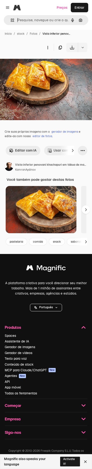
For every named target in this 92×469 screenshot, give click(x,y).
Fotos (33, 34)
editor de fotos (42, 136)
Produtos (13, 327)
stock (21, 34)
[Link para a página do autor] (9, 167)
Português (46, 307)
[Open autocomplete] (10, 20)
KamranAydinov (25, 170)
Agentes (15, 376)
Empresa (13, 418)
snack (57, 242)
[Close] (85, 462)
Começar (13, 405)
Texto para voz (16, 358)
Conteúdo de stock (19, 364)
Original (30, 63)
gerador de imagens (64, 132)
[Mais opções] (47, 47)
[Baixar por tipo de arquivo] (82, 47)
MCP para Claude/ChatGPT (30, 370)
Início (8, 34)
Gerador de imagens (20, 347)
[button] (46, 307)
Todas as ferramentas (21, 393)
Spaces (10, 336)
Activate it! (69, 461)
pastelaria (16, 242)
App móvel (13, 387)
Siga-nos (13, 432)
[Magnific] (46, 269)
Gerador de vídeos (18, 353)
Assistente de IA (17, 341)
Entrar (79, 7)
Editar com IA (26, 150)
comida (38, 242)
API (7, 382)
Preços (62, 7)
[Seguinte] (72, 150)
